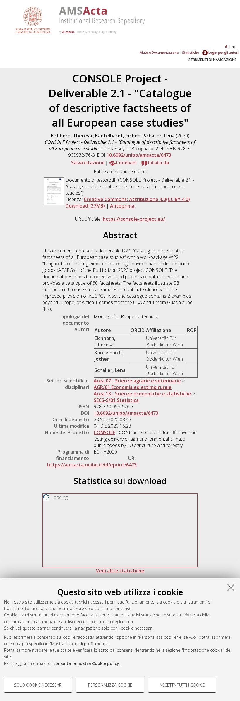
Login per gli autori (223, 52)
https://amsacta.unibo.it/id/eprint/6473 (92, 464)
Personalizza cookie (110, 685)
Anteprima (122, 206)
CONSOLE (104, 432)
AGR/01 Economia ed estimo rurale (133, 387)
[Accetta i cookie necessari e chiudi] (231, 587)
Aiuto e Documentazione (159, 52)
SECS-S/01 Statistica (116, 400)
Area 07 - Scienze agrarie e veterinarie (137, 381)
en (234, 46)
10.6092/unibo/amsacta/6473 (139, 155)
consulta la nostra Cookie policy (86, 663)
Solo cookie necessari (38, 685)
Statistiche (190, 52)
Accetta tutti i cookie (182, 685)
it (226, 46)
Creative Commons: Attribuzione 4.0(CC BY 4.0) (137, 199)
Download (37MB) (85, 206)
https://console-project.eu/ (134, 219)
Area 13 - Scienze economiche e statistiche (142, 393)
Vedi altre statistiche (120, 570)
